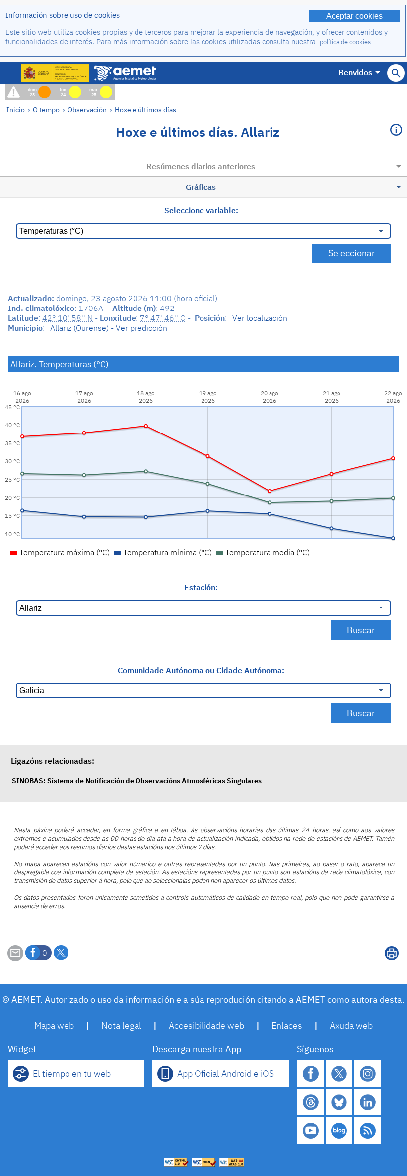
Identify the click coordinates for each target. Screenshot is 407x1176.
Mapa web (54, 1025)
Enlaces (286, 1025)
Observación (87, 109)
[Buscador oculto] (396, 73)
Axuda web (351, 1025)
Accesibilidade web (206, 1025)
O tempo (46, 109)
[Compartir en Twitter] (61, 952)
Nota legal (121, 1025)
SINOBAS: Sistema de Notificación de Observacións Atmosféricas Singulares (137, 780)
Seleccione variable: (201, 210)
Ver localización (259, 318)
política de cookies (345, 42)
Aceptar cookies (354, 16)
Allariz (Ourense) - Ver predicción (108, 328)
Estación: (201, 587)
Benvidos (355, 72)
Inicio (15, 109)
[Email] (15, 958)
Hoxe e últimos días (145, 109)
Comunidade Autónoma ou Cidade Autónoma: (201, 670)
